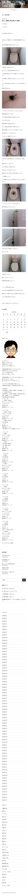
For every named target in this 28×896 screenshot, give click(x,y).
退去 (3, 849)
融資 (3, 882)
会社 (3, 819)
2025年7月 (4, 651)
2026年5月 (4, 624)
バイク (3, 814)
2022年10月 (4, 742)
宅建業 (3, 808)
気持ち (3, 822)
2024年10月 (4, 676)
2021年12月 (4, 769)
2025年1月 (4, 668)
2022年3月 (4, 761)
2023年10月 (4, 709)
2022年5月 (4, 756)
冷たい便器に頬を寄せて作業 (11, 20)
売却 (3, 860)
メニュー (15, 9)
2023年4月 (4, 725)
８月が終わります (6, 555)
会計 (3, 816)
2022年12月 (4, 736)
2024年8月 (4, 681)
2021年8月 (4, 780)
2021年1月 (4, 800)
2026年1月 (4, 634)
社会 (3, 836)
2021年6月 (4, 786)
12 (14, 322)
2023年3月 (4, 728)
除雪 (3, 838)
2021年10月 (4, 775)
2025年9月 (4, 646)
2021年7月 (4, 783)
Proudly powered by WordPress (9, 892)
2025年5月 (4, 656)
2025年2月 (4, 665)
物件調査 (4, 863)
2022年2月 (4, 764)
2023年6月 (4, 720)
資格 (3, 833)
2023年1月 (4, 734)
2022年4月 (4, 758)
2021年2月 (4, 797)
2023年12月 (4, 703)
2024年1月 (4, 701)
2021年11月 (4, 772)
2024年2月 (4, 698)
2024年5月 (4, 690)
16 (3, 324)
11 (10, 322)
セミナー (4, 847)
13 (17, 322)
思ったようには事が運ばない (8, 563)
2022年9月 (4, 745)
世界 (3, 844)
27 (17, 327)
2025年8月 (4, 648)
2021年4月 (4, 791)
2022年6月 (4, 753)
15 (24, 322)
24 (7, 327)
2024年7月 (4, 684)
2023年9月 (4, 712)
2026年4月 (4, 626)
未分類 (3, 874)
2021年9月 (4, 778)
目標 (3, 877)
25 (10, 327)
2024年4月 (4, 692)
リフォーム (4, 885)
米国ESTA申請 (5, 567)
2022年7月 (4, 750)
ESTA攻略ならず (6, 559)
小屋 (3, 830)
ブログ (3, 869)
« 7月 (7, 332)
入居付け (4, 858)
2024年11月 (4, 673)
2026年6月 (4, 621)
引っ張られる (5, 588)
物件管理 (4, 866)
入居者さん (4, 855)
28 (21, 327)
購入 (3, 824)
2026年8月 (4, 615)
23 (3, 327)
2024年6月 (4, 687)
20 (17, 324)
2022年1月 (4, 767)
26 (14, 327)
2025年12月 (4, 637)
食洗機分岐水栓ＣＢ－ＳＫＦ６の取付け (11, 599)
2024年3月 (4, 695)
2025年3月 (4, 662)
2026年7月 (4, 618)
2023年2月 (4, 731)
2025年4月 (4, 659)
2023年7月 (4, 717)
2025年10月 (4, 643)
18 (10, 324)
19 (14, 324)
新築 (3, 841)
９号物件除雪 (5, 594)
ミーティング (5, 871)
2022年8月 (4, 747)
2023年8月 (4, 714)
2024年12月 (4, 670)
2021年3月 (4, 794)
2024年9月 (4, 679)
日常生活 (4, 852)
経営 (3, 811)
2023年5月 (4, 723)
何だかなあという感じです (8, 572)
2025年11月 (4, 640)
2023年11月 (4, 706)
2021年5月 (4, 789)
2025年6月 (4, 654)
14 (21, 322)
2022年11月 (4, 739)
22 (24, 324)
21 (21, 324)
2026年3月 (4, 629)
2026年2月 (4, 632)
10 (7, 322)
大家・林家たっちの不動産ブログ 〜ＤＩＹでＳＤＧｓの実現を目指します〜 (13, 4)
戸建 (3, 827)
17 (7, 324)
